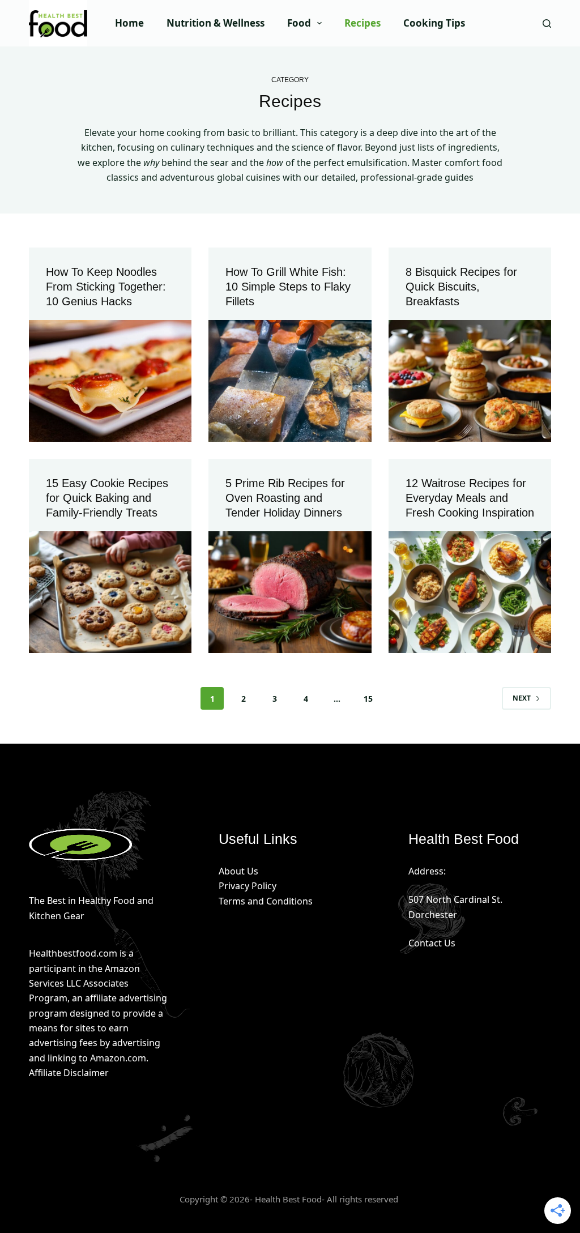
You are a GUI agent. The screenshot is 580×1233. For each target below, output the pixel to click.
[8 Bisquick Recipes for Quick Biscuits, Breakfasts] (470, 381)
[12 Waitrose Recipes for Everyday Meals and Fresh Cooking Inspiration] (470, 592)
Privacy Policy (247, 886)
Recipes (362, 22)
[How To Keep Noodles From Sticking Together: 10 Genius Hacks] (110, 381)
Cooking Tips (434, 22)
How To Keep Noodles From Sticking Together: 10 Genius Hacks (106, 287)
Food (299, 22)
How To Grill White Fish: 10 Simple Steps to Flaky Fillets (288, 287)
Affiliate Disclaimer (69, 1072)
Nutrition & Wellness (216, 22)
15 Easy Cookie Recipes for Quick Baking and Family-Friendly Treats (107, 498)
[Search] (547, 23)
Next (522, 698)
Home (129, 22)
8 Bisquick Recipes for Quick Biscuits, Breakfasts (461, 287)
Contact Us (431, 943)
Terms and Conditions (266, 901)
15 (368, 698)
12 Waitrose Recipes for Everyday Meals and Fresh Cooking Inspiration (470, 498)
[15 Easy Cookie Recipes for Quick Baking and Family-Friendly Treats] (110, 592)
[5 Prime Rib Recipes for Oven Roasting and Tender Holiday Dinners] (289, 592)
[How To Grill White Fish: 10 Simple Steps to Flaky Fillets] (289, 381)
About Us (238, 871)
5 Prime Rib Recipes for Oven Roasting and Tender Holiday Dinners (285, 498)
